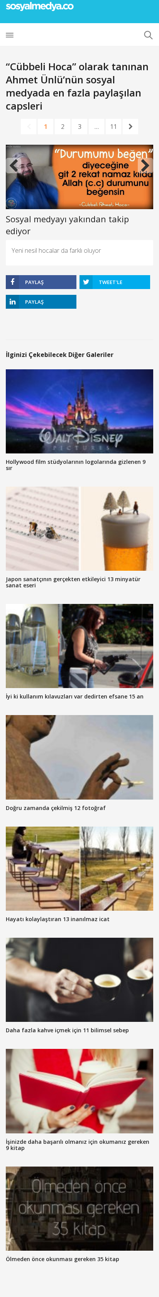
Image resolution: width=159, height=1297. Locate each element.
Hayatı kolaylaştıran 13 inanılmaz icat (58, 919)
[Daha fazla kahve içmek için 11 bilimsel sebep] (79, 980)
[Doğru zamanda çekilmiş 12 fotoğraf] (79, 757)
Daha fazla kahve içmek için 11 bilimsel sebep (67, 1030)
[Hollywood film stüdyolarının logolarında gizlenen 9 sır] (79, 411)
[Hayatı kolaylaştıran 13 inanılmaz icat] (79, 869)
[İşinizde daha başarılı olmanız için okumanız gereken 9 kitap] (79, 1091)
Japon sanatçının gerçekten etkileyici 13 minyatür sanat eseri (73, 582)
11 (113, 126)
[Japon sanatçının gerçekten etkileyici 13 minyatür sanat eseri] (79, 529)
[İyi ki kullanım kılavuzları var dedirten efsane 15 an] (79, 646)
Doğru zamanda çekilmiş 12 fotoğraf (56, 808)
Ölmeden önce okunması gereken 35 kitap (62, 1259)
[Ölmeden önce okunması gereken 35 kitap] (79, 1209)
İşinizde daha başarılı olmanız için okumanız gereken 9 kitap (77, 1145)
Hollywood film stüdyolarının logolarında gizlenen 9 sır (75, 465)
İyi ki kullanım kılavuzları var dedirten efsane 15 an (75, 696)
